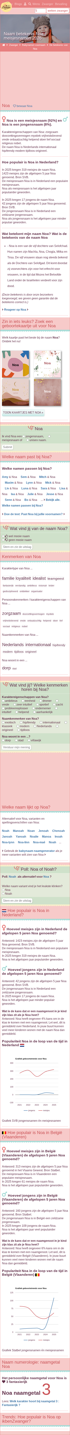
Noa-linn (24, 842)
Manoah (19, 830)
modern (24, 726)
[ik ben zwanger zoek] (29, 4)
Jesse (50, 494)
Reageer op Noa (15, 309)
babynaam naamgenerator (37, 850)
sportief (44, 704)
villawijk (35, 740)
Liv (7, 488)
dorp (7, 740)
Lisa (62, 488)
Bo (26, 499)
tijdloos (25, 729)
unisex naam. (37, 440)
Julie (30, 494)
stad (20, 740)
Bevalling (61, 4)
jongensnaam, (35, 436)
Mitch (43, 476)
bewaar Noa (24, 106)
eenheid (29, 700)
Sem (24, 476)
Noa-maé (39, 842)
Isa (13, 494)
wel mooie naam (19, 536)
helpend (23, 712)
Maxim (9, 482)
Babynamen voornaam (33, 45)
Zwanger (47, 4)
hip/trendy (29, 722)
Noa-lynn (8, 842)
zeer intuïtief (24, 704)
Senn (9, 499)
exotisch (10, 722)
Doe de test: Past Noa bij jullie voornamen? (33, 514)
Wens (36, 4)
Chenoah (59, 830)
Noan (31, 830)
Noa (46, 876)
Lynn (30, 482)
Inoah (59, 836)
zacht (59, 704)
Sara (44, 488)
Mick (48, 482)
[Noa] (15, 408)
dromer (47, 700)
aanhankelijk (44, 712)
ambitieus (10, 700)
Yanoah (21, 836)
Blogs (18, 4)
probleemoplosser (16, 708)
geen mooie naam (20, 539)
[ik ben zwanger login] (24, 4)
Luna (25, 488)
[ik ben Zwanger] (3, 45)
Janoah (7, 836)
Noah (6, 830)
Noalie (34, 836)
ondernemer (43, 708)
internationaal (51, 722)
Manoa (47, 836)
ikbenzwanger (6, 7)
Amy (5, 476)
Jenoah (43, 830)
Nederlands (44, 726)
